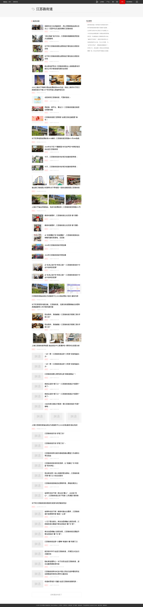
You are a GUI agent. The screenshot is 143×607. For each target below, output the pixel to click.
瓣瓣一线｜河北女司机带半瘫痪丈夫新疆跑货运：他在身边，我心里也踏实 (99, 51)
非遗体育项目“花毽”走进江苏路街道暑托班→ (61, 581)
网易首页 (5, 1)
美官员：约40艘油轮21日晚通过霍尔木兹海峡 (99, 36)
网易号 (46, 31)
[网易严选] (108, 2)
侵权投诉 (105, 605)
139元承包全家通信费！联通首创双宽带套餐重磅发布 (99, 33)
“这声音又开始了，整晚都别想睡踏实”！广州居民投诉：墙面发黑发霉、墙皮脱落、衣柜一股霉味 (99, 45)
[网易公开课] (102, 2)
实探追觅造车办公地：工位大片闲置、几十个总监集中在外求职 (99, 42)
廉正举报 (100, 605)
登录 (122, 1)
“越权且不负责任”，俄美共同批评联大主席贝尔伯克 (99, 39)
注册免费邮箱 (129, 1)
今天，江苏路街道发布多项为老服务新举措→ (61, 157)
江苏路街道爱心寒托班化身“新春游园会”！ (60, 374)
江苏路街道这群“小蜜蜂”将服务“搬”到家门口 (61, 541)
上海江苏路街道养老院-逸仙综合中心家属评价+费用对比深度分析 (56, 346)
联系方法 (65, 605)
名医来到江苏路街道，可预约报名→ (58, 97)
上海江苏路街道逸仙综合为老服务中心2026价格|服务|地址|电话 (54, 425)
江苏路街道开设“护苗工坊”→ (55, 443)
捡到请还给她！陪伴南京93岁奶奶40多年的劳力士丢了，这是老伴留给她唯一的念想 (99, 24)
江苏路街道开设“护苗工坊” (54, 433)
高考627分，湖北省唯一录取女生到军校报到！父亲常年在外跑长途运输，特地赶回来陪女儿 (99, 48)
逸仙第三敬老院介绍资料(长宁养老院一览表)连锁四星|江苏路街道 (56, 187)
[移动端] (97, 2)
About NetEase (54, 605)
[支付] (113, 2)
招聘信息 (70, 605)
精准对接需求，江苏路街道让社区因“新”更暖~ (62, 215)
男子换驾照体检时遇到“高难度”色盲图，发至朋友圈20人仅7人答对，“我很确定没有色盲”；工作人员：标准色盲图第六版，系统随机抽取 (99, 27)
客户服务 (75, 605)
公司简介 (60, 605)
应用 (10, 1)
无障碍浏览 (15, 1)
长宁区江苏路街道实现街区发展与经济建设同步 (49, 503)
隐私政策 (80, 605)
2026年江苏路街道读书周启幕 (55, 245)
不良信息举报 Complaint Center (90, 605)
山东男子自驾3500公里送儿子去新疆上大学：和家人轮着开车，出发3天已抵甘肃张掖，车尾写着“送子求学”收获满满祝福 (99, 30)
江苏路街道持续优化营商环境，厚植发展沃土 (61, 483)
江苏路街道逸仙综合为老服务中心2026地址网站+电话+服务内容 (55, 296)
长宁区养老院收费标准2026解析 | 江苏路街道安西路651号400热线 (55, 138)
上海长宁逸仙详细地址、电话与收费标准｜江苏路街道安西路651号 (56, 207)
